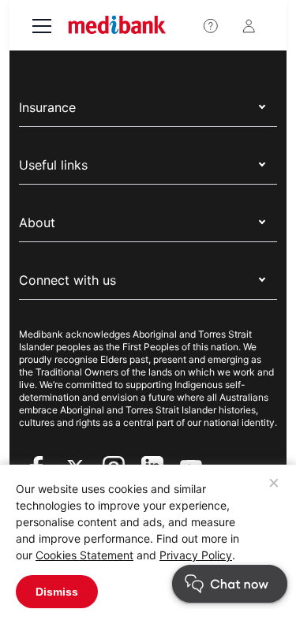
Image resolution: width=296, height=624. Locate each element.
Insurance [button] (47, 107)
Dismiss (57, 591)
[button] (276, 604)
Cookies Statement (84, 555)
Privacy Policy (195, 555)
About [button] (37, 222)
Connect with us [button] (67, 280)
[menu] (41, 27)
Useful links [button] (53, 165)
